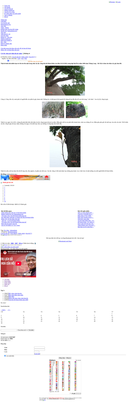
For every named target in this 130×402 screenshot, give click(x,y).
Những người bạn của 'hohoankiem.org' (12, 214)
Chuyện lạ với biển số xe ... (85, 214)
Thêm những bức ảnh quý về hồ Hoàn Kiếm (13, 212)
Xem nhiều (7, 281)
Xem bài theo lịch (5, 306)
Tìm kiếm (3, 326)
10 (5, 201)
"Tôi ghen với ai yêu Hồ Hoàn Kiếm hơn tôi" (14, 216)
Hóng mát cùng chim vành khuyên (18, 298)
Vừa (22, 58)
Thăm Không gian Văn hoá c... (86, 225)
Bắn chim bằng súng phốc (16, 295)
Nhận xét (6, 284)
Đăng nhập (4, 45)
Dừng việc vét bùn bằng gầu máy (10, 50)
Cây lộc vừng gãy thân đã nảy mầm (11, 53)
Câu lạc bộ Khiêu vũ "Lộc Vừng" (10, 225)
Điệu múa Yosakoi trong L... (86, 217)
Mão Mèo (11, 296)
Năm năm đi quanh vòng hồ (9, 224)
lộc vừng (6, 230)
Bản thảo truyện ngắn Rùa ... (86, 227)
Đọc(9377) (32, 57)
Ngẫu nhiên (7, 282)
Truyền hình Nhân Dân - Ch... (86, 220)
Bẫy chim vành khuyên (15, 293)
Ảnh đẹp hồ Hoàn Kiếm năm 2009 (18, 300)
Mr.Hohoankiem (12, 232)
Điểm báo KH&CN (6, 40)
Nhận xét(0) (24, 57)
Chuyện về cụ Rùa (9, 12)
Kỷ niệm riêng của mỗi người (12, 13)
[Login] (118, 2)
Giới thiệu (3, 21)
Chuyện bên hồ (8, 9)
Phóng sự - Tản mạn (6, 37)
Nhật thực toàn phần (83, 219)
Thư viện (3, 32)
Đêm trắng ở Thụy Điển (84, 216)
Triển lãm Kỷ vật (5, 34)
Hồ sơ (6, 286)
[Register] (112, 2)
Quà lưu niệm (4, 35)
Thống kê (3, 333)
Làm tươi (37, 354)
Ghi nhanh (7, 7)
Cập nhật (6, 279)
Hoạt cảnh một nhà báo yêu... (86, 224)
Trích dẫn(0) (13, 233)
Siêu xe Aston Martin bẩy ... (85, 212)
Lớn (19, 58)
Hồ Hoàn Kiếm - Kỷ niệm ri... (86, 222)
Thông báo (4, 20)
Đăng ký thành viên (6, 43)
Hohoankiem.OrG (6, 24)
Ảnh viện (3, 26)
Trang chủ (7, 5)
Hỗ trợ (6, 17)
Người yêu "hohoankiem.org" (9, 31)
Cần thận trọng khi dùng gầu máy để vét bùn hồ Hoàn (16, 48)
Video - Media (5, 27)
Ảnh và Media (8, 15)
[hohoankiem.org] (25, 61)
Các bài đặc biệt (5, 23)
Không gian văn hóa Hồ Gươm (9, 29)
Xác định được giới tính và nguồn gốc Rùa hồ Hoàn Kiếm (17, 217)
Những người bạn (9, 10)
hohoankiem (13, 230)
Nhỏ (25, 58)
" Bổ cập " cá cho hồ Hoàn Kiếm (10, 220)
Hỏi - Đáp (3, 42)
